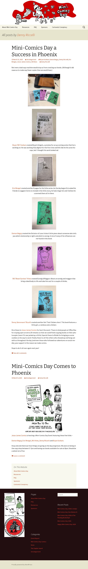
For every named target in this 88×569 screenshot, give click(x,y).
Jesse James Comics (24, 62)
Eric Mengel (16, 188)
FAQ (35, 27)
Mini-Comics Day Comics (38, 542)
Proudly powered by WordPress (22, 565)
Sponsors (44, 27)
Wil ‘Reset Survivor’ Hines (22, 279)
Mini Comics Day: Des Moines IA (67, 512)
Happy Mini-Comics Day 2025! (67, 524)
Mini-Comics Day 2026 (64, 521)
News (32, 545)
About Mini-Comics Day (9, 27)
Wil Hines (34, 62)
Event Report (35, 538)
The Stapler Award (37, 548)
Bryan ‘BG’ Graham (19, 145)
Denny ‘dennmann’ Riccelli (21, 322)
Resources (25, 27)
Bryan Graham (44, 59)
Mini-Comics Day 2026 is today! (67, 509)
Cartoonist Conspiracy (59, 27)
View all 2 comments (20, 353)
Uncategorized (31, 59)
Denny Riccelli (26, 35)
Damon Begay (54, 59)
